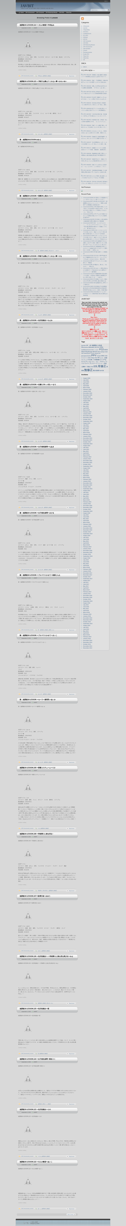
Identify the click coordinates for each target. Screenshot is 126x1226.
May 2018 (86, 563)
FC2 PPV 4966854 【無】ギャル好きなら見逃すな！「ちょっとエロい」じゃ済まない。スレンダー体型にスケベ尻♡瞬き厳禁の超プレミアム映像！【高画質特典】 (94, 165)
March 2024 (86, 432)
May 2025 (86, 406)
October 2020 (87, 509)
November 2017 (87, 575)
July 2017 (86, 582)
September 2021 (87, 488)
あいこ (39, 1208)
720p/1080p (86, 30)
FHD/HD (85, 37)
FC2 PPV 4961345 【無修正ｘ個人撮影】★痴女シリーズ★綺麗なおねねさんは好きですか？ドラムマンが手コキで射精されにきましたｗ (94, 76)
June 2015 (86, 629)
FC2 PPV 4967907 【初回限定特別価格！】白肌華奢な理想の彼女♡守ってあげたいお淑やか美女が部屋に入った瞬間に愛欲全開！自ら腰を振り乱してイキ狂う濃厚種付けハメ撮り (94, 171)
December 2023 (87, 438)
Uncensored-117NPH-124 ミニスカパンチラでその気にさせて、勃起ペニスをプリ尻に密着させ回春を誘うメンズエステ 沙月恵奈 (95, 232)
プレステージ (93, 363)
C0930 (101, 347)
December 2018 (87, 550)
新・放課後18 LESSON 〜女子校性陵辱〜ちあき (37, 447)
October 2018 (87, 554)
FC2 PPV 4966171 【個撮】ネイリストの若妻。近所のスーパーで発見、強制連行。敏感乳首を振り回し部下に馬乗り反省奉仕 (94, 149)
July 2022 (86, 470)
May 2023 (86, 451)
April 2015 (86, 633)
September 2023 (87, 443)
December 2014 (87, 640)
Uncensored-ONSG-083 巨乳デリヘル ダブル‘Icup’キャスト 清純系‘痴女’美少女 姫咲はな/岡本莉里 (95, 293)
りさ (39, 828)
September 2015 (87, 623)
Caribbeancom (87, 33)
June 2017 (86, 584)
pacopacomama (86, 356)
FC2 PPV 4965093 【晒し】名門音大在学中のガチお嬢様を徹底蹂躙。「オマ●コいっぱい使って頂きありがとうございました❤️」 (94, 87)
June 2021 (86, 494)
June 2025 (86, 404)
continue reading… (22, 69)
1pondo (85, 28)
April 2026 (86, 385)
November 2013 (87, 648)
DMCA (105, 1)
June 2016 (86, 606)
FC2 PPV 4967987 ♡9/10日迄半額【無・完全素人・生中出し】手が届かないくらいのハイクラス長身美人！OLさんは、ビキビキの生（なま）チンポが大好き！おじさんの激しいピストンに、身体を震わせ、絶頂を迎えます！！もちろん (94, 115)
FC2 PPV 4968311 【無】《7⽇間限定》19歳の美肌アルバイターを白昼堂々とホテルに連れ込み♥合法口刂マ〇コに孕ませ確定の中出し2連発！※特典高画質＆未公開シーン (94, 81)
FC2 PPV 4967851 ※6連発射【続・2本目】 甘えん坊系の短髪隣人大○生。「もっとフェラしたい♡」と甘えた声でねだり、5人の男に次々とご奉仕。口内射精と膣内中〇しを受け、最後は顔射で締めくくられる (94, 120)
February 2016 (87, 614)
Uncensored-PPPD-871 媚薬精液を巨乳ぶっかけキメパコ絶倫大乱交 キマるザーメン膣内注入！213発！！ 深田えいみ (95, 248)
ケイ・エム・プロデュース (99, 361)
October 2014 (87, 644)
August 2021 (86, 490)
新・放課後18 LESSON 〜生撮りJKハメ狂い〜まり (38, 384)
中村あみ (40, 75)
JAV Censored (40, 12)
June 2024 (86, 427)
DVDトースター (95, 349)
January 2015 (87, 638)
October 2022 (87, 464)
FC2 (101, 349)
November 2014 (87, 642)
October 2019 (87, 532)
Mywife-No (98, 353)
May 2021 (86, 496)
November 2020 (87, 507)
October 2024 (87, 419)
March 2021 (86, 500)
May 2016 (86, 608)
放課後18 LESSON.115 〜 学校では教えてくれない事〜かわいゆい (43, 81)
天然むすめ (90, 366)
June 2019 (86, 539)
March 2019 (86, 545)
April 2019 (86, 543)
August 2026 (86, 378)
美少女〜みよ (50, 1003)
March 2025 (86, 410)
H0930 (106, 350)
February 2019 (87, 547)
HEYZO (85, 39)
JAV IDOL (61, 12)
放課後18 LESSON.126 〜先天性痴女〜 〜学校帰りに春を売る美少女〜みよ (46, 956)
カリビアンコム (86, 361)
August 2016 (86, 603)
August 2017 (86, 580)
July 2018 (86, 560)
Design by (35, 1223)
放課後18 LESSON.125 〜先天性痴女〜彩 (34, 1008)
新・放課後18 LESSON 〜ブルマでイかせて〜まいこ (38, 635)
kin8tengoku (87, 353)
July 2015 (86, 627)
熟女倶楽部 (96, 370)
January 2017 (87, 593)
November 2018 (87, 552)
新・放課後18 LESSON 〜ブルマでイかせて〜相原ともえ (40, 575)
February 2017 (87, 591)
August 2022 (86, 468)
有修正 (102, 366)
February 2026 (87, 389)
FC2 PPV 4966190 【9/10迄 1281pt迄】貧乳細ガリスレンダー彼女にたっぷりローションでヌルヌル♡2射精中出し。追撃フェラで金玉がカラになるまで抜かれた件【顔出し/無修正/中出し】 (94, 182)
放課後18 (45, 75)
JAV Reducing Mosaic (51, 12)
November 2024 (87, 417)
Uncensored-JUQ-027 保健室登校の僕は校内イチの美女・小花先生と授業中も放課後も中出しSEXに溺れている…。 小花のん (95, 275)
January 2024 (87, 436)
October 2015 (87, 621)
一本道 (105, 363)
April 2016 (86, 610)
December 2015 (87, 618)
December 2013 (87, 646)
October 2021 (87, 487)
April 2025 (86, 408)
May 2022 (86, 473)
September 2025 (87, 399)
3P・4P (88, 345)
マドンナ (100, 363)
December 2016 (87, 595)
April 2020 (86, 520)
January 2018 (87, 571)
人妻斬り (83, 366)
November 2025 (87, 395)
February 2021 (87, 502)
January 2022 (87, 481)
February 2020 (87, 524)
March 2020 (86, 522)
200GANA (91, 347)
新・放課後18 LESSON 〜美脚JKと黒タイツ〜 (36, 196)
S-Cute (99, 356)
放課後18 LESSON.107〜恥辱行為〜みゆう (35, 896)
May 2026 (86, 384)
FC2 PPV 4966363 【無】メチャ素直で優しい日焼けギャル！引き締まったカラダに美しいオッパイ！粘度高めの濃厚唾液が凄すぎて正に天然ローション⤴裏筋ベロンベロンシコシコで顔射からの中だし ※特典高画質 (94, 126)
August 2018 (86, 558)
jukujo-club (104, 351)
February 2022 (87, 479)
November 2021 (87, 485)
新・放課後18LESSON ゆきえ (30, 139)
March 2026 (86, 387)
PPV (93, 355)
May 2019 (86, 541)
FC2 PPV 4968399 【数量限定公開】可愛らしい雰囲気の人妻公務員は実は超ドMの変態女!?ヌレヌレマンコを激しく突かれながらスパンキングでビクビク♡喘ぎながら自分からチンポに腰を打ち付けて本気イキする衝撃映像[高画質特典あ (94, 154)
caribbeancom (86, 350)
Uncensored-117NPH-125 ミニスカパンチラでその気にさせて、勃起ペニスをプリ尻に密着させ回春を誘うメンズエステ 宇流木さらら (95, 237)
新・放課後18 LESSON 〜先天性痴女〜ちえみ (36, 320)
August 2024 (86, 423)
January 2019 (87, 548)
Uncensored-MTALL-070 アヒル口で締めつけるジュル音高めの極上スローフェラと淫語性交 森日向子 (95, 215)
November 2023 (87, 440)
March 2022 (86, 477)
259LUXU (96, 347)
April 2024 (86, 430)
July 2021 (86, 492)
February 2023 (87, 457)
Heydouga (88, 351)
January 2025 (87, 414)
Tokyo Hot (85, 56)
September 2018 (87, 556)
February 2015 (87, 636)
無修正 (49, 75)
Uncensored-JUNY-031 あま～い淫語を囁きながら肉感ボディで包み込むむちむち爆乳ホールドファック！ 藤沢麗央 (95, 270)
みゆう (39, 950)
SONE (89, 357)
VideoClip (68, 12)
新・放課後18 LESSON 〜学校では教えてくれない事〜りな (41, 256)
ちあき (39, 507)
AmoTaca (85, 31)
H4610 (83, 351)
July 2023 (86, 447)
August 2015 (86, 625)
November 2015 (87, 620)
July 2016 (86, 605)
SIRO (102, 356)
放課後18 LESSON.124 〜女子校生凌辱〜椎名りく (38, 1059)
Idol (99, 351)
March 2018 (86, 567)
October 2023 (87, 442)
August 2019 (86, 535)
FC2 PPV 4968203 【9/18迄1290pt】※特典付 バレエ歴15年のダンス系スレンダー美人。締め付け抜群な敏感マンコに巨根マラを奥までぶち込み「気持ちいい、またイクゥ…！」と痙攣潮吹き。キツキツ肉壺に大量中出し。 (94, 104)
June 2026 (86, 382)
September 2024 (87, 421)
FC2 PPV (85, 35)
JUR (82, 353)
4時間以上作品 (97, 345)
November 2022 (87, 462)
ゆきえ (39, 190)
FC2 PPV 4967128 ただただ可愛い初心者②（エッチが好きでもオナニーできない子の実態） (94, 176)
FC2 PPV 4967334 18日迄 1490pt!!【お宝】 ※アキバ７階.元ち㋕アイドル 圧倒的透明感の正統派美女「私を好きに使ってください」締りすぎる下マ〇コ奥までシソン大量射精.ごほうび (94, 92)
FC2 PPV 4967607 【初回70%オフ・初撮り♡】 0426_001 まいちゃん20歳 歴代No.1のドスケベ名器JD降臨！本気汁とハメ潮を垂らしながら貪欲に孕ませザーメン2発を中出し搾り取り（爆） (94, 160)
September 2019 (87, 533)
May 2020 (86, 518)
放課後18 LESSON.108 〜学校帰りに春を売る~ (36, 834)
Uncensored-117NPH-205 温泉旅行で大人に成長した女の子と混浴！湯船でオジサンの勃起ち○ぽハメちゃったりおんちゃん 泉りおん (95, 242)
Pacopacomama (87, 52)
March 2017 (86, 590)
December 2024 (87, 415)
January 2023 (87, 458)
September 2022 (87, 466)
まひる (39, 569)
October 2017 (87, 577)
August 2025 (86, 400)
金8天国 (102, 370)
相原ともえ (51, 629)
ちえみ (39, 379)
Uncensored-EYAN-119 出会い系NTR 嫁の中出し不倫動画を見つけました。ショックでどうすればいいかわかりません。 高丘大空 (95, 257)
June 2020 (86, 517)
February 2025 (87, 412)
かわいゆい (40, 134)
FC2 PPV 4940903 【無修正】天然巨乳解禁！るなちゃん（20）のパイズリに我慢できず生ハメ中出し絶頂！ (94, 137)
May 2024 (86, 429)
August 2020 (86, 513)
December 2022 (87, 460)
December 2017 (87, 573)
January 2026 (87, 391)
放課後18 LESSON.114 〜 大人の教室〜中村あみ (37, 25)
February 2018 (87, 569)
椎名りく (45, 1104)
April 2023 (86, 453)
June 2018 (86, 562)
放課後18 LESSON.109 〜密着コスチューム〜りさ (38, 767)
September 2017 (87, 578)
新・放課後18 (45, 190)
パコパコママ (85, 363)
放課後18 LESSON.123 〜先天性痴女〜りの (35, 1109)
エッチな (103, 359)
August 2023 (86, 445)
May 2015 (86, 631)
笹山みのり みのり (54, 250)
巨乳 (95, 366)
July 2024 (86, 425)
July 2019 (86, 537)
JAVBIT (27, 6)
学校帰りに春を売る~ (43, 890)
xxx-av (101, 357)
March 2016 (86, 612)
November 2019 (87, 530)
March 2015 (86, 635)
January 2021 (87, 503)
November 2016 (87, 597)
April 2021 (86, 498)
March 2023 (86, 455)
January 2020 (87, 526)
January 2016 (87, 616)
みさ (39, 694)
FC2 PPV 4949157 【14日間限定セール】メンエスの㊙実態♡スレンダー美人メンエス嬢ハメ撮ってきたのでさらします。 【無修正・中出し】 (94, 143)
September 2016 (87, 601)
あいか (39, 762)
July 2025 (86, 402)
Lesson (31, 75)
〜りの (39, 1156)
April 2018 (86, 565)
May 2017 (86, 586)
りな (39, 314)
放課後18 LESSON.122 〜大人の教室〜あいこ (36, 1162)
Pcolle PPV (86, 54)
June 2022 (86, 472)
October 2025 (87, 397)
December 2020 (87, 505)
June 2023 (86, 449)
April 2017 (86, 588)
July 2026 (86, 380)
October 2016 (87, 599)
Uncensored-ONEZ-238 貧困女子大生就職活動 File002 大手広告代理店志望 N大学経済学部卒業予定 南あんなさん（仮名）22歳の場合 (95, 288)
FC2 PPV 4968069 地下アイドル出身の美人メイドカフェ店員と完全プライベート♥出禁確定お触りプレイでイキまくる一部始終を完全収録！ (94, 109)
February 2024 (87, 434)
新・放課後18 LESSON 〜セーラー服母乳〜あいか (38, 699)
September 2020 (87, 511)
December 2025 (87, 393)
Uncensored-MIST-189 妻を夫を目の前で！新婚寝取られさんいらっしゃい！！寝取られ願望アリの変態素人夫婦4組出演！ (95, 203)
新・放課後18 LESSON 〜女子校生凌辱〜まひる (37, 513)
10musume (86, 26)
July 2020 (86, 515)
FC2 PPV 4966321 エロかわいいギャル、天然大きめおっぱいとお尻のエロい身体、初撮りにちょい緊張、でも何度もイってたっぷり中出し (94, 132)
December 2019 (87, 528)
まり (39, 441)
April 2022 (86, 475)
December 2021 (87, 483)
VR (84, 60)
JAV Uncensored (29, 12)
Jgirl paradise (86, 48)
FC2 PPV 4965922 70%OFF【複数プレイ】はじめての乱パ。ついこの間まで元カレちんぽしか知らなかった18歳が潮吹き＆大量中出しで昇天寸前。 (94, 98)
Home (22, 12)
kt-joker (93, 353)
